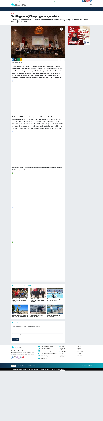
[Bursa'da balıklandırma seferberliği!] (55, 309)
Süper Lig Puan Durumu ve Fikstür (49, 353)
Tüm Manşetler (44, 355)
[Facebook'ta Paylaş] (13, 59)
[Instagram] (17, 357)
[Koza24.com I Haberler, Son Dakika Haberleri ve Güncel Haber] (19, 5)
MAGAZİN (65, 9)
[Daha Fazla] (21, 59)
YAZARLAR (79, 355)
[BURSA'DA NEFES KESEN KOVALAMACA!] (38, 309)
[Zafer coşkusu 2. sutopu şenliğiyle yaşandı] (55, 293)
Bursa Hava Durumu (45, 348)
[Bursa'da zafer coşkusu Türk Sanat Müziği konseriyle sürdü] (20, 293)
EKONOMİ (26, 9)
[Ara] (91, 5)
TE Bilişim (90, 365)
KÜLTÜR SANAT (73, 9)
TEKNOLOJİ (63, 351)
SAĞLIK (58, 9)
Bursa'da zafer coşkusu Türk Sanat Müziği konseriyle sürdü (20, 300)
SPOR (53, 9)
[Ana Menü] (91, 9)
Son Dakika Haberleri (46, 356)
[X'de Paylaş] (15, 59)
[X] (15, 357)
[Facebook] (12, 357)
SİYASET (33, 9)
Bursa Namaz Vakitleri (46, 350)
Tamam (63, 369)
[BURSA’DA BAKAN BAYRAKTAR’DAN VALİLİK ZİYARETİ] (38, 293)
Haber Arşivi (44, 358)
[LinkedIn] (20, 357)
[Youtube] (23, 357)
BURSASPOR (46, 9)
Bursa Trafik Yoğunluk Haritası (48, 351)
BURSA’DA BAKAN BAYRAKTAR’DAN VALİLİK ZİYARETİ (37, 300)
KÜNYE (62, 356)
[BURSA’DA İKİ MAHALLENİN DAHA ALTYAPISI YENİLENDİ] (20, 309)
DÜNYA (39, 9)
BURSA (13, 9)
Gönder (15, 339)
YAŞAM (79, 353)
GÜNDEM (19, 9)
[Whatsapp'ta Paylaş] (18, 59)
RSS (14, 365)
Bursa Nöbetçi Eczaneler (47, 346)
